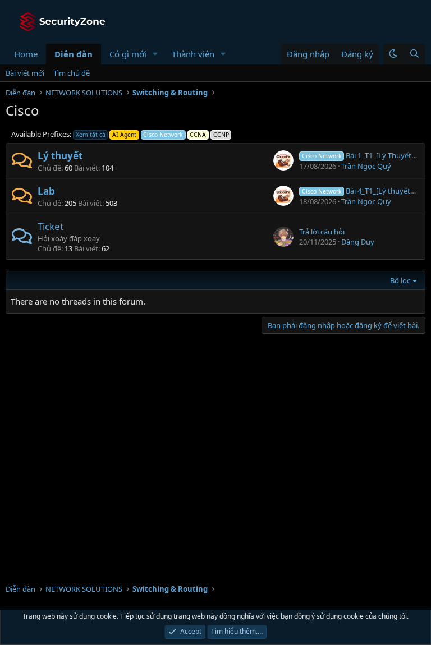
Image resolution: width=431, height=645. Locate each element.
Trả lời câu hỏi (322, 232)
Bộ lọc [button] (400, 280)
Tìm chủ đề (71, 73)
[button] (155, 54)
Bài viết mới (25, 73)
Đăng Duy (357, 242)
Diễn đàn (73, 53)
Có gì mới (127, 53)
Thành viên (193, 53)
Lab (46, 191)
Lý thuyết (60, 155)
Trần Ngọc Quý (366, 166)
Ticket (50, 226)
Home (26, 53)
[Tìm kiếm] (414, 54)
